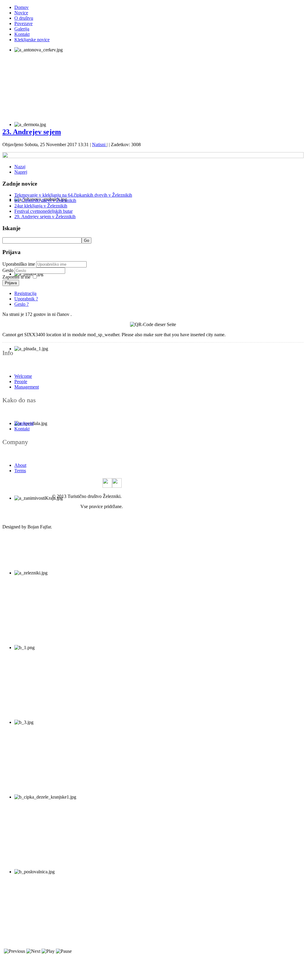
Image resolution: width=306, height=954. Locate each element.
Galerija (21, 28)
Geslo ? (21, 304)
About (20, 465)
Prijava (11, 283)
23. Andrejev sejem (31, 132)
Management (26, 386)
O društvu (23, 18)
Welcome (23, 376)
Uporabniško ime (18, 264)
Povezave (23, 23)
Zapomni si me (16, 276)
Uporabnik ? (26, 298)
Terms (20, 470)
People (20, 381)
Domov (21, 7)
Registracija (25, 293)
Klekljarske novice (32, 39)
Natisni (99, 144)
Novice (21, 12)
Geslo (8, 270)
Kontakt (22, 34)
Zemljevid (23, 423)
